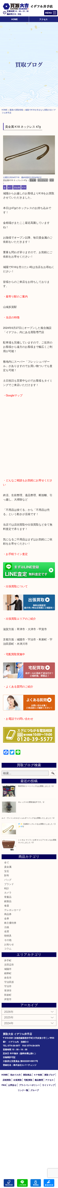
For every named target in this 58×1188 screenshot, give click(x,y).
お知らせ (9, 944)
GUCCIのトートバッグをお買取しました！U (35, 786)
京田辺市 (9, 964)
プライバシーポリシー (29, 1084)
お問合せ (12, 1084)
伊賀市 (7, 999)
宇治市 (7, 986)
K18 (24, 187)
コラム (7, 948)
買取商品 (27, 1074)
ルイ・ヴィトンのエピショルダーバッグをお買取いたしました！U (28, 818)
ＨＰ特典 (38, 1074)
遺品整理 (39, 1079)
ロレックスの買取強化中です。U (31, 802)
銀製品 (7, 901)
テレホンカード (12, 909)
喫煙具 (7, 935)
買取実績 (49, 1183)
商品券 (7, 914)
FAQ (4, 1084)
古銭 (6, 927)
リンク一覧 (23, 1090)
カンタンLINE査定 (22, 1183)
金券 (6, 918)
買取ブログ (49, 1074)
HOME (14, 19)
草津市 (7, 990)
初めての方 (15, 1074)
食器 (6, 905)
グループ (34, 1090)
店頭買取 (7, 1079)
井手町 (7, 960)
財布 (6, 875)
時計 (6, 888)
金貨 (6, 931)
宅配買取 (28, 1079)
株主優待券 (10, 922)
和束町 (7, 994)
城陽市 (7, 969)
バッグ (7, 879)
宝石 (6, 871)
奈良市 (7, 977)
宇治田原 (9, 982)
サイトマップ (48, 1084)
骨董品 (7, 896)
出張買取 (17, 1079)
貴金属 (17, 187)
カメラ (7, 892)
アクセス (43, 19)
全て (10, 187)
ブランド (9, 884)
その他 (7, 940)
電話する (9, 1183)
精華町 (7, 973)
